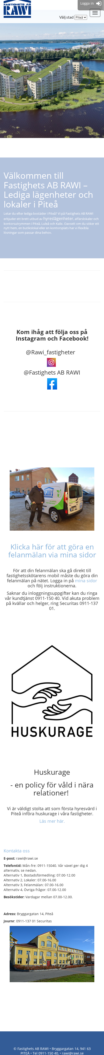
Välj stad (66, 17)
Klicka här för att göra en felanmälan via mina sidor (52, 551)
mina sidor (86, 580)
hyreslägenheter (58, 218)
